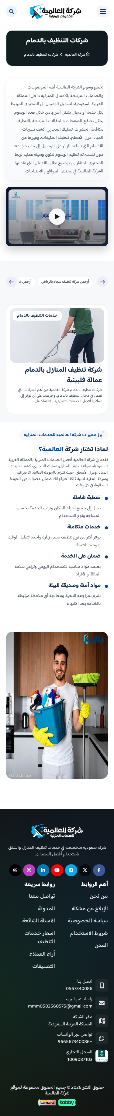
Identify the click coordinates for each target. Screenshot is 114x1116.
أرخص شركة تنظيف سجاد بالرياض (65, 282)
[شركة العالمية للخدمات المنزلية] (55, 11)
